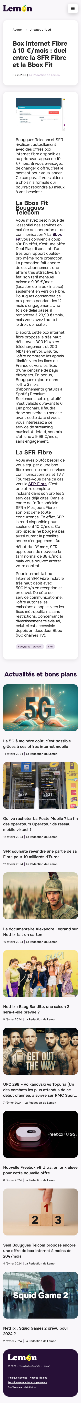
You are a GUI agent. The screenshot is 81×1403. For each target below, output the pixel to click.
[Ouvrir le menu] (73, 8)
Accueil (18, 29)
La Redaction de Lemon (44, 75)
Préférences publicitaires (22, 1387)
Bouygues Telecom (30, 646)
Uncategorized (40, 29)
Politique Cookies (17, 1377)
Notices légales (38, 1377)
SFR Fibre (37, 483)
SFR (50, 646)
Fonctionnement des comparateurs (27, 1382)
